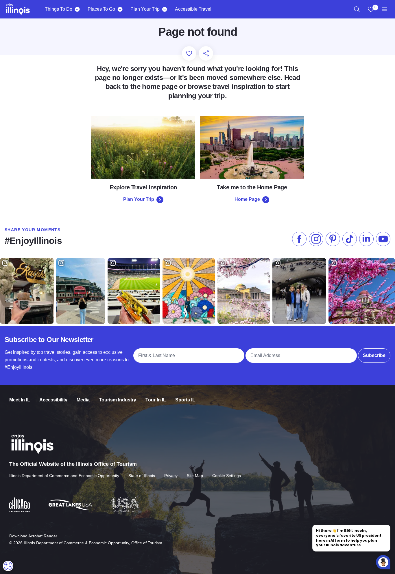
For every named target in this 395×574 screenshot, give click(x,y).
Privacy (171, 475)
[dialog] (8, 566)
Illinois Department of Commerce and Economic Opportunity (64, 475)
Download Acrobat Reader (33, 536)
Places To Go (101, 9)
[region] (356, 9)
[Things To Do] (77, 9)
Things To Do (58, 9)
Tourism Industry (117, 399)
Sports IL (185, 399)
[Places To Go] (119, 9)
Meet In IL (19, 399)
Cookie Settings (226, 475)
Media (83, 399)
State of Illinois (141, 475)
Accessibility (53, 399)
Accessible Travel (193, 9)
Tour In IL (155, 399)
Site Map (195, 475)
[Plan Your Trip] (164, 9)
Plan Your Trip (145, 9)
